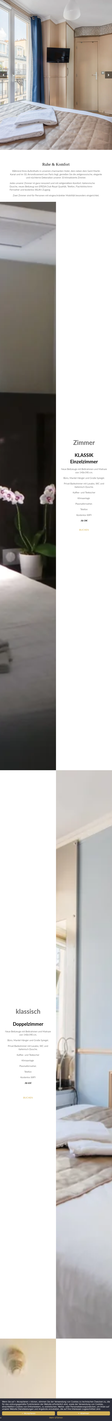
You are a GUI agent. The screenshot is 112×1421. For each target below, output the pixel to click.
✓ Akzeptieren (28, 1413)
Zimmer (84, 443)
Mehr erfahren (56, 1417)
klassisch (28, 1012)
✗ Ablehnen (83, 1413)
